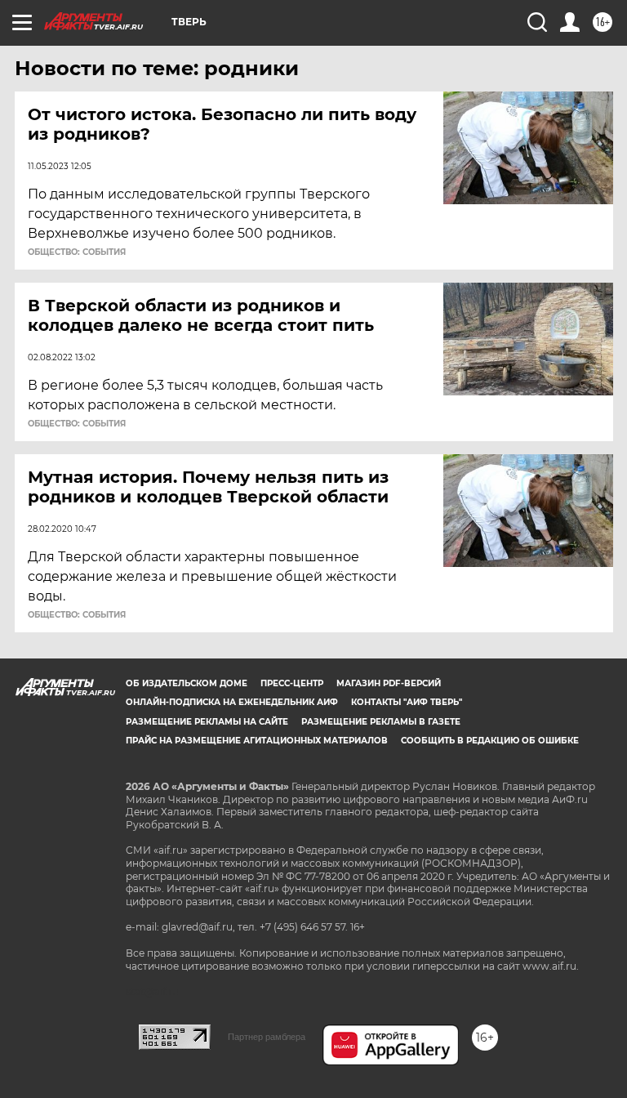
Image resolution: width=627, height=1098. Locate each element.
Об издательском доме (186, 683)
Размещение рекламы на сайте (207, 721)
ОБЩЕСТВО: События (77, 252)
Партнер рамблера (266, 1037)
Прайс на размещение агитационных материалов (257, 740)
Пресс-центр (291, 683)
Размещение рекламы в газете (380, 721)
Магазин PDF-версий (388, 683)
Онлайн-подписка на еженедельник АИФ (232, 702)
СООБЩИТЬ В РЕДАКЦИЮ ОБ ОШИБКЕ (490, 740)
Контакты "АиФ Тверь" (406, 702)
